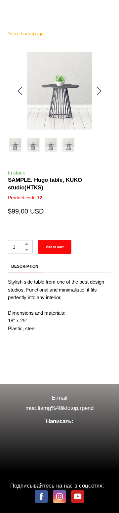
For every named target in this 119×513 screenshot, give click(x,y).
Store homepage (26, 33)
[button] (26, 244)
